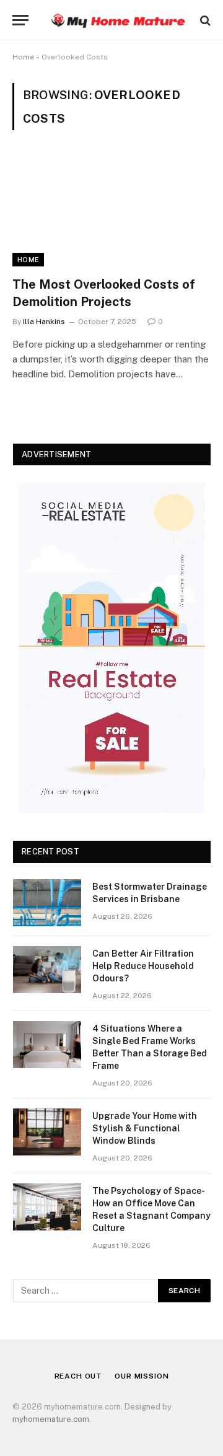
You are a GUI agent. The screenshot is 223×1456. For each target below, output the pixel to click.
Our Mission (141, 1376)
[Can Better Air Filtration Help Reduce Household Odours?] (47, 969)
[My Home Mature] (117, 20)
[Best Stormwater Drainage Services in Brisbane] (47, 902)
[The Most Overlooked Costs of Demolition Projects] (111, 210)
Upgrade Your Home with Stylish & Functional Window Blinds (144, 1128)
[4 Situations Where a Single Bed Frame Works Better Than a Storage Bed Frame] (47, 1044)
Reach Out (79, 1376)
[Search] (204, 20)
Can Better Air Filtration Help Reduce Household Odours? (143, 966)
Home (23, 57)
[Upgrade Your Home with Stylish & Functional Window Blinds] (47, 1132)
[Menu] (20, 20)
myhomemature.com (50, 1419)
